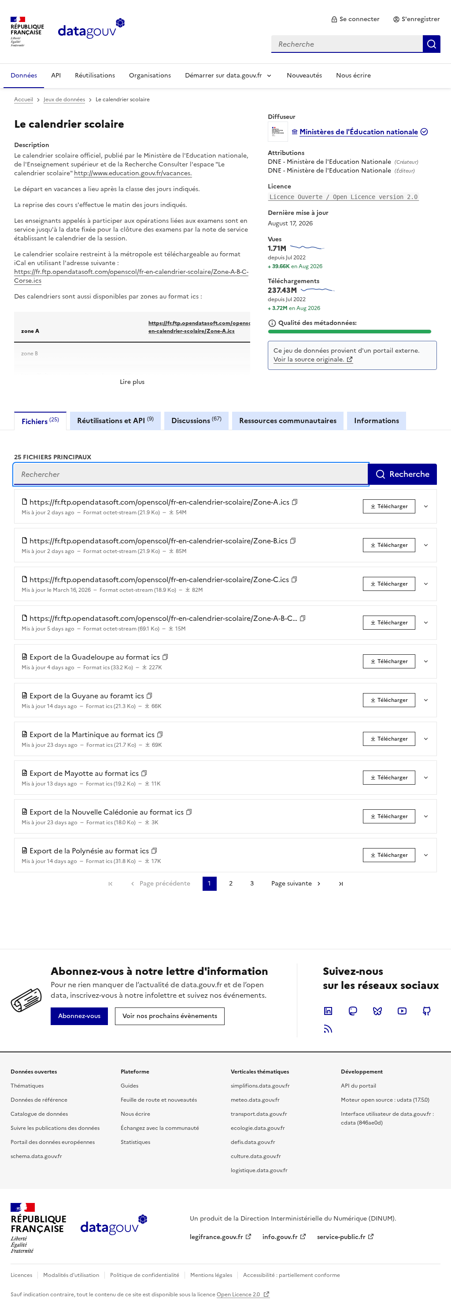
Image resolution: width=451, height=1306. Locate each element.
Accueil (23, 99)
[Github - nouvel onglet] (427, 1011)
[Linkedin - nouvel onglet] (328, 1011)
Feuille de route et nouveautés (159, 1100)
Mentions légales (211, 1275)
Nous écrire (353, 75)
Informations (376, 420)
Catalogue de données (39, 1114)
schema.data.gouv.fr (36, 1156)
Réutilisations (95, 75)
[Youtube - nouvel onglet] (402, 1011)
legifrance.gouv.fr (216, 1237)
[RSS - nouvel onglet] (328, 1028)
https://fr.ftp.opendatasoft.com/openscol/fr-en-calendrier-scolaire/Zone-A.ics (206, 326)
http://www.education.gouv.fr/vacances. (133, 173)
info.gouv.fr (280, 1237)
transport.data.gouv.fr (259, 1114)
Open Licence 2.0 (239, 1295)
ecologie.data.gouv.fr (258, 1128)
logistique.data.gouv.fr (259, 1170)
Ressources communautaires (287, 420)
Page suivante (291, 883)
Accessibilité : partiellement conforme (291, 1275)
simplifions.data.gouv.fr (260, 1086)
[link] (355, 19)
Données (24, 75)
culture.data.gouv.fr (256, 1156)
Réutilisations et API (115, 420)
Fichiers (40, 421)
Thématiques (27, 1086)
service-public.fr (341, 1237)
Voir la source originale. (309, 359)
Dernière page (341, 884)
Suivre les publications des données (55, 1128)
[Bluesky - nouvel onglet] (377, 1011)
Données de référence (39, 1100)
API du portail (358, 1086)
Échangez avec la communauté (160, 1128)
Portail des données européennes (53, 1142)
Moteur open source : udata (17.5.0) (385, 1100)
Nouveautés (304, 75)
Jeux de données (64, 99)
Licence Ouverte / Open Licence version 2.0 (344, 196)
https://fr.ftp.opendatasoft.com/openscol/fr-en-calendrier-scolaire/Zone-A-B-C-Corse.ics (131, 276)
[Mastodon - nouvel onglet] (353, 1011)
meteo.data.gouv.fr (255, 1100)
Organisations (150, 75)
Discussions (196, 420)
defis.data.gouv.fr (253, 1142)
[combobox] (355, 44)
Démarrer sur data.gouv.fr (223, 75)
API (56, 75)
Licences (21, 1275)
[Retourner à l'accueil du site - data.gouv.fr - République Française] (114, 1228)
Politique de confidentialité (144, 1275)
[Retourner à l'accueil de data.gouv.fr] (91, 31)
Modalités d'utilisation (71, 1275)
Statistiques (135, 1142)
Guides (129, 1086)
